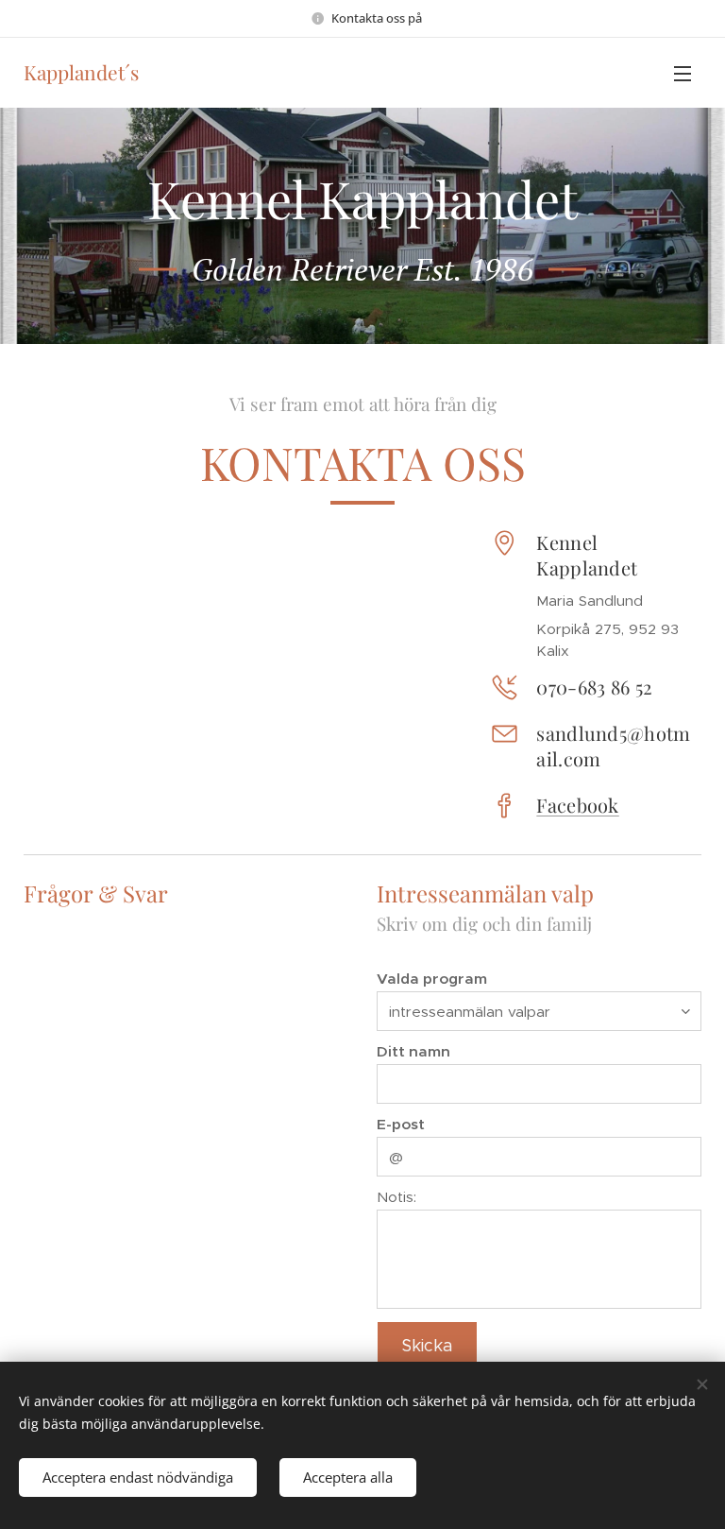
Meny (682, 73)
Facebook (577, 804)
